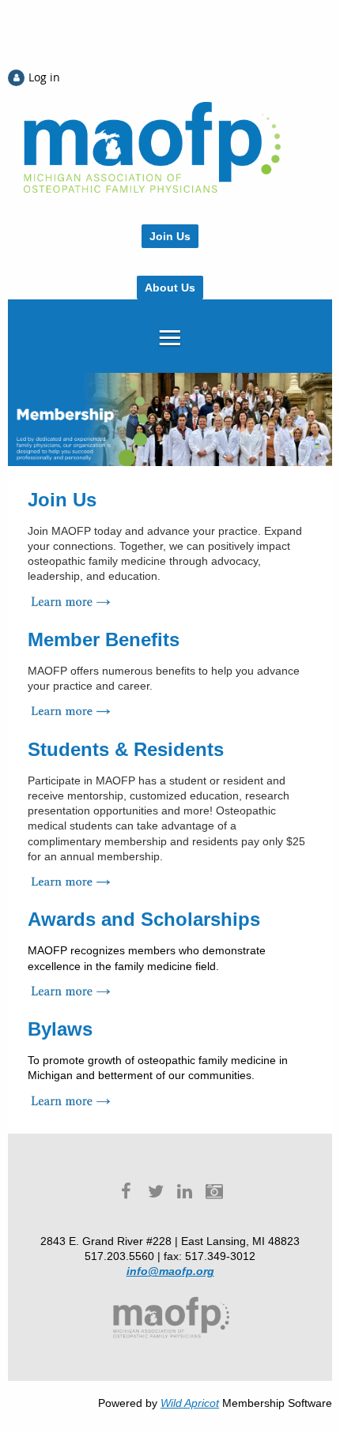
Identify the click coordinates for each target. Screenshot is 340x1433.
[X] (155, 1191)
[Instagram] (214, 1191)
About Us (170, 287)
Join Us (170, 236)
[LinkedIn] (184, 1191)
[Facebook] (126, 1191)
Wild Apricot (190, 1403)
